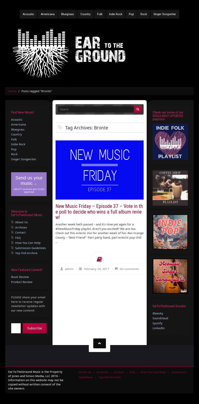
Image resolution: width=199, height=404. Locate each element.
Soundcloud (160, 318)
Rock (144, 14)
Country (85, 14)
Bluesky (158, 313)
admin (69, 269)
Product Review (21, 282)
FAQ (18, 238)
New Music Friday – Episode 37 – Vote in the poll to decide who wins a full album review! (99, 211)
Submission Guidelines (30, 248)
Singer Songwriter (165, 14)
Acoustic (28, 14)
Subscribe (34, 328)
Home (12, 91)
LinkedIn (159, 328)
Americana (48, 14)
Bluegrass (67, 14)
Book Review (20, 277)
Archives (21, 227)
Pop (131, 14)
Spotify (157, 323)
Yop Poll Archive (26, 253)
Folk (99, 14)
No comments (129, 269)
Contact (20, 232)
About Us (21, 222)
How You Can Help (28, 243)
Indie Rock (115, 14)
